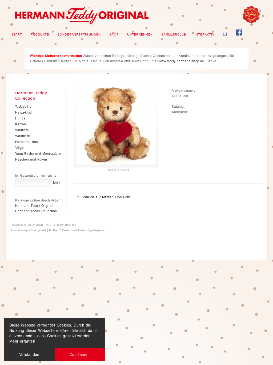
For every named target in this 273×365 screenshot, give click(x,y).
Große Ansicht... (119, 170)
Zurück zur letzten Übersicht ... (109, 196)
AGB (48, 225)
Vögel (19, 147)
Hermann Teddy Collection (36, 210)
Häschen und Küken (31, 159)
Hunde (20, 118)
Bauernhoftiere (26, 141)
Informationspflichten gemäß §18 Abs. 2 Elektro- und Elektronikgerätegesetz (58, 230)
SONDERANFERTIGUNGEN (79, 34)
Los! (56, 182)
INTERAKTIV (204, 34)
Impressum (19, 225)
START (16, 34)
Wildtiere (22, 129)
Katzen (20, 124)
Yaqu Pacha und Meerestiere (38, 153)
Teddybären (24, 106)
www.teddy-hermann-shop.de (181, 61)
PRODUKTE (40, 34)
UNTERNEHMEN (140, 34)
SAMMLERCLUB (173, 34)
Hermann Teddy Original (34, 205)
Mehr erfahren (22, 341)
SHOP (114, 34)
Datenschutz (35, 225)
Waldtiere (22, 135)
